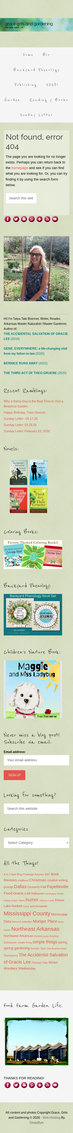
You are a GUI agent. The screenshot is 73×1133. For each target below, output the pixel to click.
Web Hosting (51, 1117)
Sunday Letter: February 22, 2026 (27, 431)
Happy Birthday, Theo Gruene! (25, 412)
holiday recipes (11, 900)
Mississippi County (27, 913)
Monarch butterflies (22, 922)
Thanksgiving (11, 955)
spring (62, 942)
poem (46, 936)
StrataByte (36, 1122)
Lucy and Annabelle (35, 906)
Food (8, 893)
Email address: (15, 752)
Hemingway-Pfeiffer (54, 894)
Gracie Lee (21, 893)
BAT (47, 874)
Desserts (33, 887)
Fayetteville (57, 886)
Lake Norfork (13, 906)
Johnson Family (46, 900)
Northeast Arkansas (35, 929)
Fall (43, 887)
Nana (61, 921)
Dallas (20, 886)
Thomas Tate (40, 962)
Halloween (37, 893)
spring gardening (17, 948)
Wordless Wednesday (20, 968)
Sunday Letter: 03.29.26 (20, 425)
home (22, 900)
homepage (19, 168)
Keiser (59, 900)
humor (32, 899)
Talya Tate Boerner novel (53, 948)
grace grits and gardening (36, 24)
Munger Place (45, 921)
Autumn (39, 874)
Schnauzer (10, 942)
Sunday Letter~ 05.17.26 (21, 418)
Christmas (37, 880)
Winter (53, 962)
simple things (45, 941)
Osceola (38, 936)
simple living (25, 942)
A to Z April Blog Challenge (19, 874)
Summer (35, 948)
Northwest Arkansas (18, 936)
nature (7, 930)
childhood (23, 880)
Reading (54, 936)
